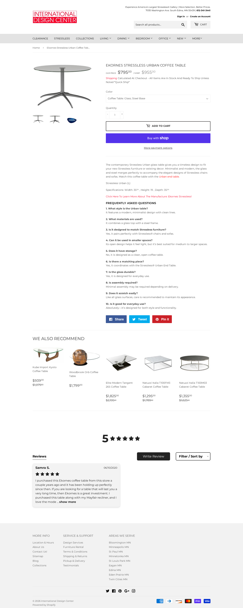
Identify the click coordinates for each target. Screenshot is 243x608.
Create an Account (200, 16)
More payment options (158, 147)
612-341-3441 (203, 10)
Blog (36, 560)
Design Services (73, 542)
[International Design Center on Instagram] (133, 591)
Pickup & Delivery (74, 560)
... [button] (66, 502)
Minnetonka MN (119, 556)
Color (109, 91)
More (196, 38)
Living (104, 38)
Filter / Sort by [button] (191, 456)
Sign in (181, 16)
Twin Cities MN (118, 579)
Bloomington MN (120, 542)
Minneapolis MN (119, 547)
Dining (122, 38)
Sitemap (38, 556)
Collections (85, 38)
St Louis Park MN (119, 560)
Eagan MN (115, 565)
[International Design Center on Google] (126, 591)
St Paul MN (116, 551)
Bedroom (143, 38)
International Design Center (57, 600)
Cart (203, 24)
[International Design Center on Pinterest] (120, 591)
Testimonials (71, 565)
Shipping (111, 78)
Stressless (62, 38)
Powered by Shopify (44, 604)
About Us (38, 547)
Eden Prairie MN (119, 574)
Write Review (153, 456)
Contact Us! (40, 551)
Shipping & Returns (75, 556)
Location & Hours (43, 542)
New (180, 38)
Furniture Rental (73, 547)
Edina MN (115, 570)
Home (36, 47)
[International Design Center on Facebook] (114, 591)
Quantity (111, 108)
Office (164, 38)
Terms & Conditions (75, 551)
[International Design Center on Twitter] (107, 591)
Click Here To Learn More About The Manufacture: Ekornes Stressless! (149, 196)
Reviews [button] (39, 456)
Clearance (40, 38)
